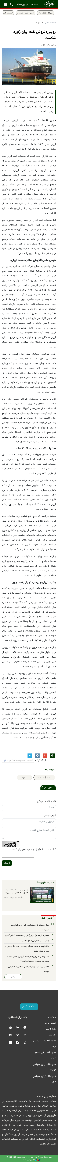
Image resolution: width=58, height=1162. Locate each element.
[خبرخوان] (17, 1043)
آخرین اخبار (47, 918)
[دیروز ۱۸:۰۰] (42, 895)
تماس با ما (50, 1023)
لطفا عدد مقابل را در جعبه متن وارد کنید (34, 849)
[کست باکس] (25, 1043)
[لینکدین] (17, 1028)
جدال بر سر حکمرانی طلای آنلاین (35, 940)
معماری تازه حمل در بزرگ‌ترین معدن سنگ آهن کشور (27, 935)
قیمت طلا (8, 13)
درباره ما (51, 1017)
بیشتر (13, 976)
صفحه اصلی (50, 22)
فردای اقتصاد (29, 4)
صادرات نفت (44, 777)
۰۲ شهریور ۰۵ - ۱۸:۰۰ (12, 897)
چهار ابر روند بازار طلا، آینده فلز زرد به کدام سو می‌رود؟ (16, 891)
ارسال (7, 863)
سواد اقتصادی (46, 13)
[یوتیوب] (10, 1028)
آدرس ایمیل (50, 815)
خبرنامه (52, 1035)
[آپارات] (10, 1035)
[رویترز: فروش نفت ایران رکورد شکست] (29, 66)
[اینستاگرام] (25, 1035)
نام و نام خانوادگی (46, 801)
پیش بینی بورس (25, 13)
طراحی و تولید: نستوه (28, 1160)
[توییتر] (17, 1035)
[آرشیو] (10, 1043)
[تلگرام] (25, 1028)
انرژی (38, 22)
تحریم (24, 777)
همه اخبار (51, 1029)
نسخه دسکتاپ (29, 1006)
